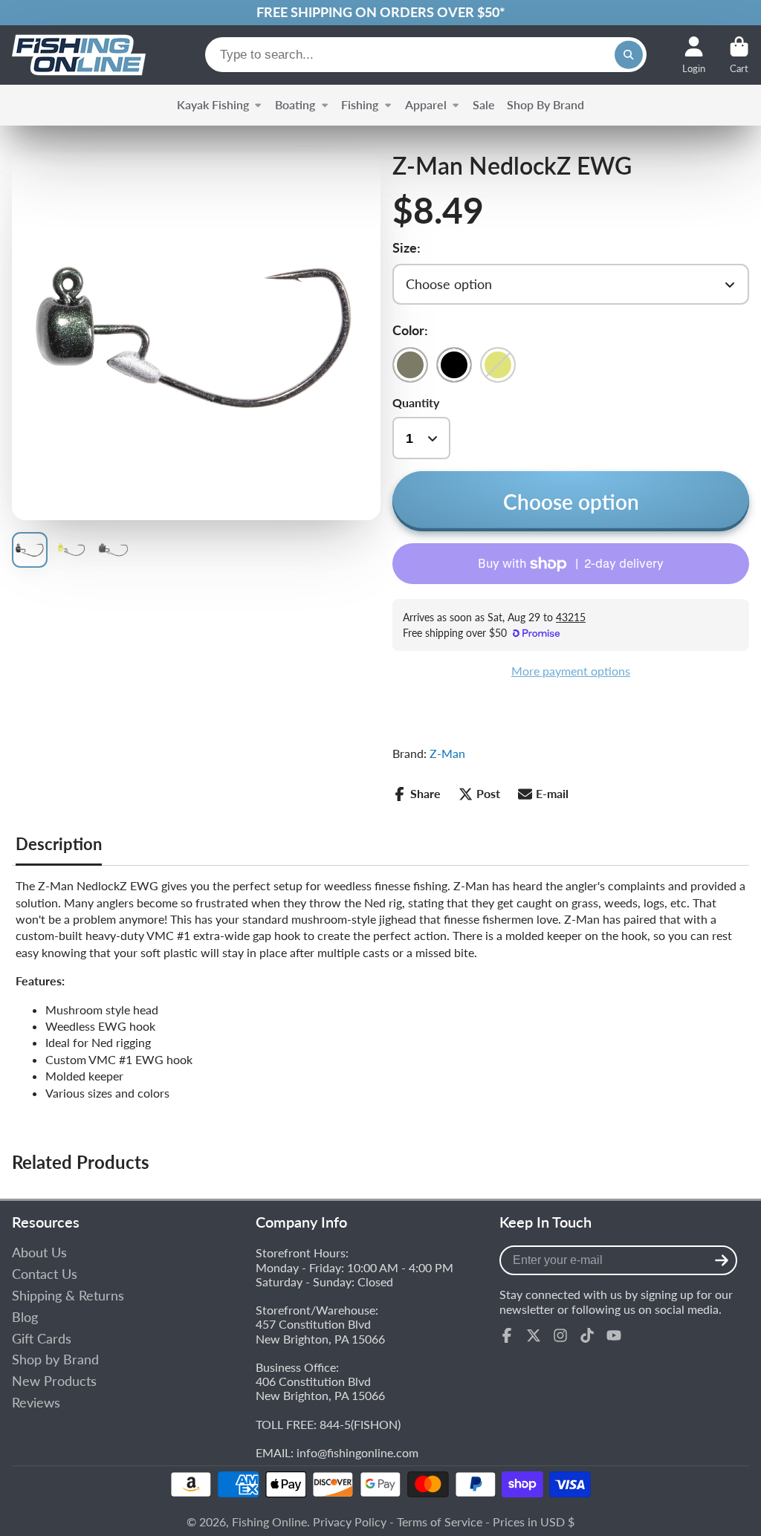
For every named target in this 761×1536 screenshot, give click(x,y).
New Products (54, 1381)
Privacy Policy (349, 1521)
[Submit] (721, 1260)
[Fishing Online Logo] (79, 55)
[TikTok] (587, 1335)
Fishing (359, 104)
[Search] (629, 55)
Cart (739, 55)
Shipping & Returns (68, 1296)
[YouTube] (613, 1335)
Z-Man (447, 753)
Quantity (415, 402)
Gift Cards (41, 1339)
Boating (295, 104)
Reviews (36, 1403)
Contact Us (44, 1274)
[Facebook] (506, 1335)
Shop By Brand (545, 104)
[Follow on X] (533, 1335)
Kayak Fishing (213, 104)
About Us (39, 1252)
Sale (484, 104)
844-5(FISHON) (360, 1424)
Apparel (426, 104)
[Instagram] (560, 1335)
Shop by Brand (55, 1359)
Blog (25, 1317)
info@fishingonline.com (357, 1452)
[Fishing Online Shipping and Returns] (380, 12)
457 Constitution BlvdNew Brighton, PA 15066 (320, 1331)
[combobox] (426, 54)
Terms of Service (439, 1521)
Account (693, 55)
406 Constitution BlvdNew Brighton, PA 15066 (320, 1388)
